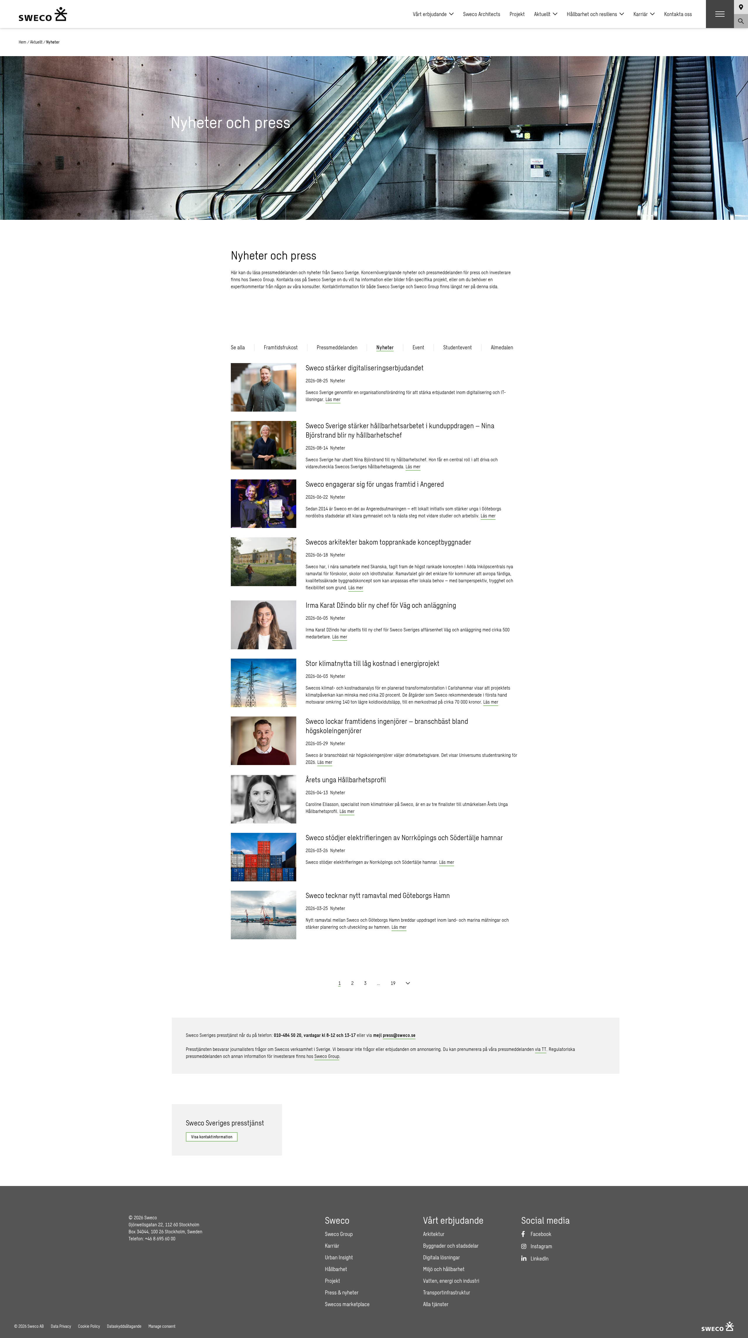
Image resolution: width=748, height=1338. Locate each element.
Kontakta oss (678, 14)
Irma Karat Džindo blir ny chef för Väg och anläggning (381, 605)
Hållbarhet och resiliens (592, 14)
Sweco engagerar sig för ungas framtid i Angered (375, 484)
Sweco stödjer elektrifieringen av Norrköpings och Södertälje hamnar (405, 837)
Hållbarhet (336, 1269)
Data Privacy (61, 1326)
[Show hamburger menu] (720, 14)
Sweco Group (326, 1056)
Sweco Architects (481, 14)
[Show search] (741, 21)
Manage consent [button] (161, 1326)
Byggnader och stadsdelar (451, 1245)
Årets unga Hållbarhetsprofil (346, 779)
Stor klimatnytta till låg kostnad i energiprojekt (372, 663)
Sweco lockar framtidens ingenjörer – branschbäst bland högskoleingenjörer (387, 726)
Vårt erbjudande (430, 14)
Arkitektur (433, 1234)
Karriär (640, 14)
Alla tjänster (436, 1304)
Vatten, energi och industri (451, 1280)
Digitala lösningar (441, 1257)
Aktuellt (542, 14)
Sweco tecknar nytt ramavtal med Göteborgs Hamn (378, 895)
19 (393, 983)
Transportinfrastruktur (446, 1292)
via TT (540, 1049)
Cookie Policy (89, 1326)
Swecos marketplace (347, 1304)
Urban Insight (339, 1257)
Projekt (517, 14)
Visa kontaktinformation (211, 1136)
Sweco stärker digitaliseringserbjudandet (365, 367)
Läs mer (332, 399)
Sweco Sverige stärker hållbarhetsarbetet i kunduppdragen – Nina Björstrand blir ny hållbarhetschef (400, 430)
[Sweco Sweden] (43, 14)
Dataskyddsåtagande (124, 1326)
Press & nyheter (342, 1292)
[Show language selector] (741, 7)
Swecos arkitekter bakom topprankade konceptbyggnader (388, 542)
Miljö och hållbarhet (444, 1269)
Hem (22, 41)
